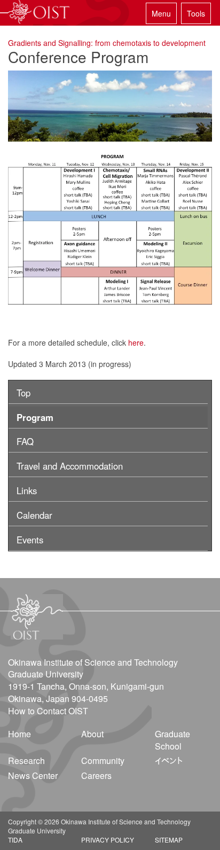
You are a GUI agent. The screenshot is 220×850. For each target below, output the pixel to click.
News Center (33, 775)
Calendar (34, 515)
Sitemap (169, 839)
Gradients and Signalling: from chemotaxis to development (107, 42)
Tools (196, 13)
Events (30, 539)
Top (23, 392)
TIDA (15, 839)
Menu (161, 13)
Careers (96, 775)
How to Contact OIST (48, 711)
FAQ (25, 441)
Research (26, 760)
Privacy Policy (107, 839)
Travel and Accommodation (70, 465)
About (92, 734)
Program (35, 417)
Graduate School (172, 740)
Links (27, 490)
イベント (169, 760)
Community (102, 760)
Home (19, 734)
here (136, 342)
